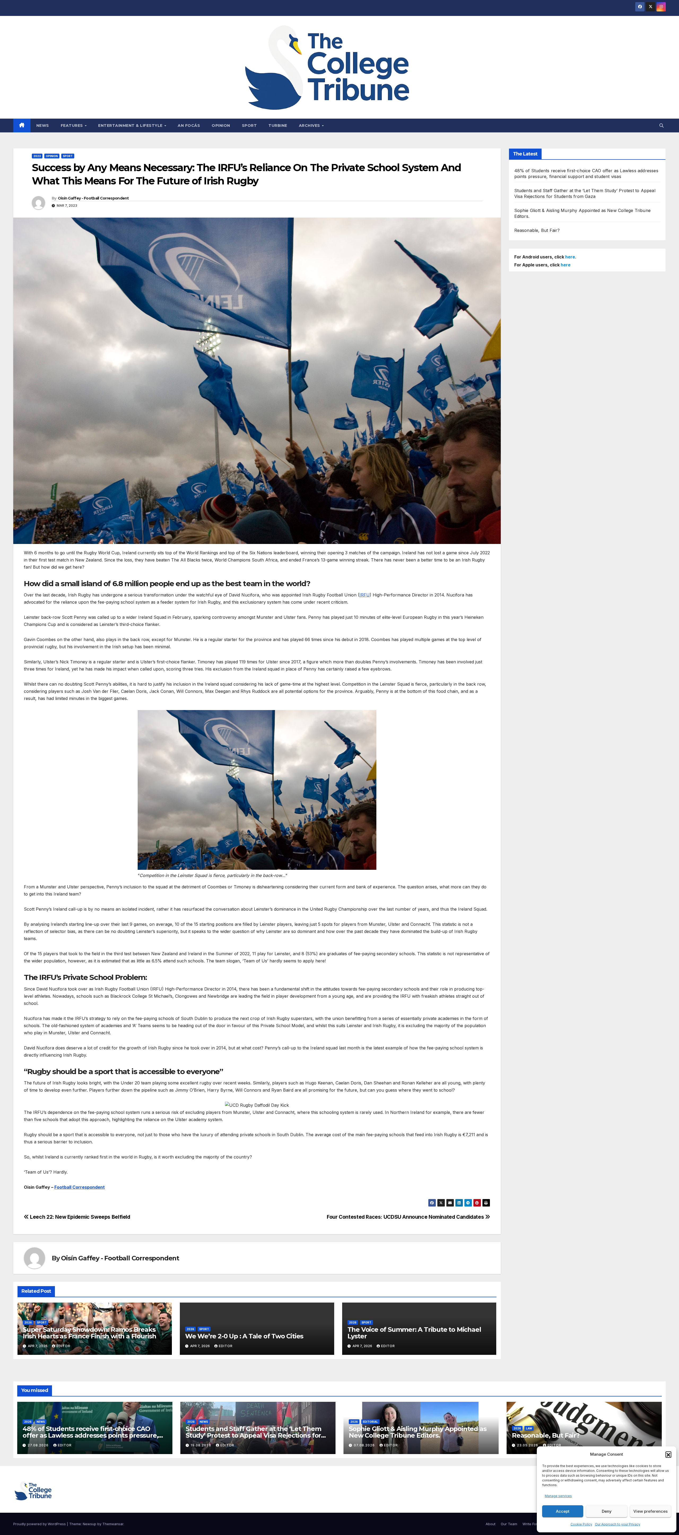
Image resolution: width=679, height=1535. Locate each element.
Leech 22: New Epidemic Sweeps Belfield (79, 1217)
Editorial (370, 1421)
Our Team (509, 1524)
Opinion (221, 125)
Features (72, 125)
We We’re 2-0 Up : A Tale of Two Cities (244, 1336)
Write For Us (533, 1524)
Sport (249, 125)
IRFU (364, 595)
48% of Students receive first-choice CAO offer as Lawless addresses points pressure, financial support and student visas (90, 1435)
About (490, 1524)
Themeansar (112, 1524)
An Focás (189, 125)
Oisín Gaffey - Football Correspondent (93, 198)
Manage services (558, 1496)
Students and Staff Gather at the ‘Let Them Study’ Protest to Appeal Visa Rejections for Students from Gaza (253, 1435)
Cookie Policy (581, 1524)
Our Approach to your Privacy (617, 1524)
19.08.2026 (201, 1445)
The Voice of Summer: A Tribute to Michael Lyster (414, 1333)
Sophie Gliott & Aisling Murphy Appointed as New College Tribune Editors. (417, 1432)
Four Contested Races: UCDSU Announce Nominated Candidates (406, 1217)
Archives (310, 125)
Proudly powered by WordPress (40, 1524)
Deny (607, 1511)
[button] (668, 1454)
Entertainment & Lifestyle (131, 125)
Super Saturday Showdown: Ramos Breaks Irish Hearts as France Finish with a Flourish (90, 1333)
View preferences (650, 1511)
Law (529, 1428)
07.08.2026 (365, 1445)
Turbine (277, 125)
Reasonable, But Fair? (537, 230)
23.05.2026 (528, 1445)
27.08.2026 (39, 1445)
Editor (63, 1346)
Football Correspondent (79, 1187)
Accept (562, 1511)
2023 (37, 156)
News (42, 125)
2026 (28, 1322)
